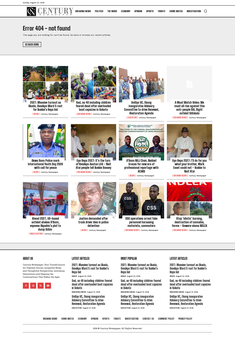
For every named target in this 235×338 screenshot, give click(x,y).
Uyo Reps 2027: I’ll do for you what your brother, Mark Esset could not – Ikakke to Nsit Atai (189, 166)
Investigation (36, 234)
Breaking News (84, 114)
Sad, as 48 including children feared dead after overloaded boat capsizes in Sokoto (93, 106)
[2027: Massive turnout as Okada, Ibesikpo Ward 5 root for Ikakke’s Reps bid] (45, 84)
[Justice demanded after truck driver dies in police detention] (93, 200)
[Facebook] (26, 286)
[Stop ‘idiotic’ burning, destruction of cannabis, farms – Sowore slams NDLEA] (189, 200)
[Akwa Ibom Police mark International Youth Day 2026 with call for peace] (45, 142)
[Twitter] (41, 286)
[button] (205, 11)
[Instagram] (33, 286)
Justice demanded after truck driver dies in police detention (93, 222)
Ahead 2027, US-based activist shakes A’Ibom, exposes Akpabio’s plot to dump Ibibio (45, 224)
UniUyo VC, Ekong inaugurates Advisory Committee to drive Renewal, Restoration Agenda (141, 108)
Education (132, 117)
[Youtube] (48, 286)
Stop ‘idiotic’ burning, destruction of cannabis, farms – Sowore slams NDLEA (189, 222)
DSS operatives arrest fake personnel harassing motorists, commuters (141, 222)
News (36, 114)
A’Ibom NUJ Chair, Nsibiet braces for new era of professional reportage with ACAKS (141, 166)
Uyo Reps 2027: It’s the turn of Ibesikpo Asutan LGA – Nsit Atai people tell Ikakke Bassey (93, 164)
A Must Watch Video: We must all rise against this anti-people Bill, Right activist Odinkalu (189, 108)
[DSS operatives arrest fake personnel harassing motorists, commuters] (141, 200)
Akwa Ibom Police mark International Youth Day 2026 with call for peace (45, 164)
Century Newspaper (49, 114)
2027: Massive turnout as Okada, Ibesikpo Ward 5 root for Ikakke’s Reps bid (45, 106)
